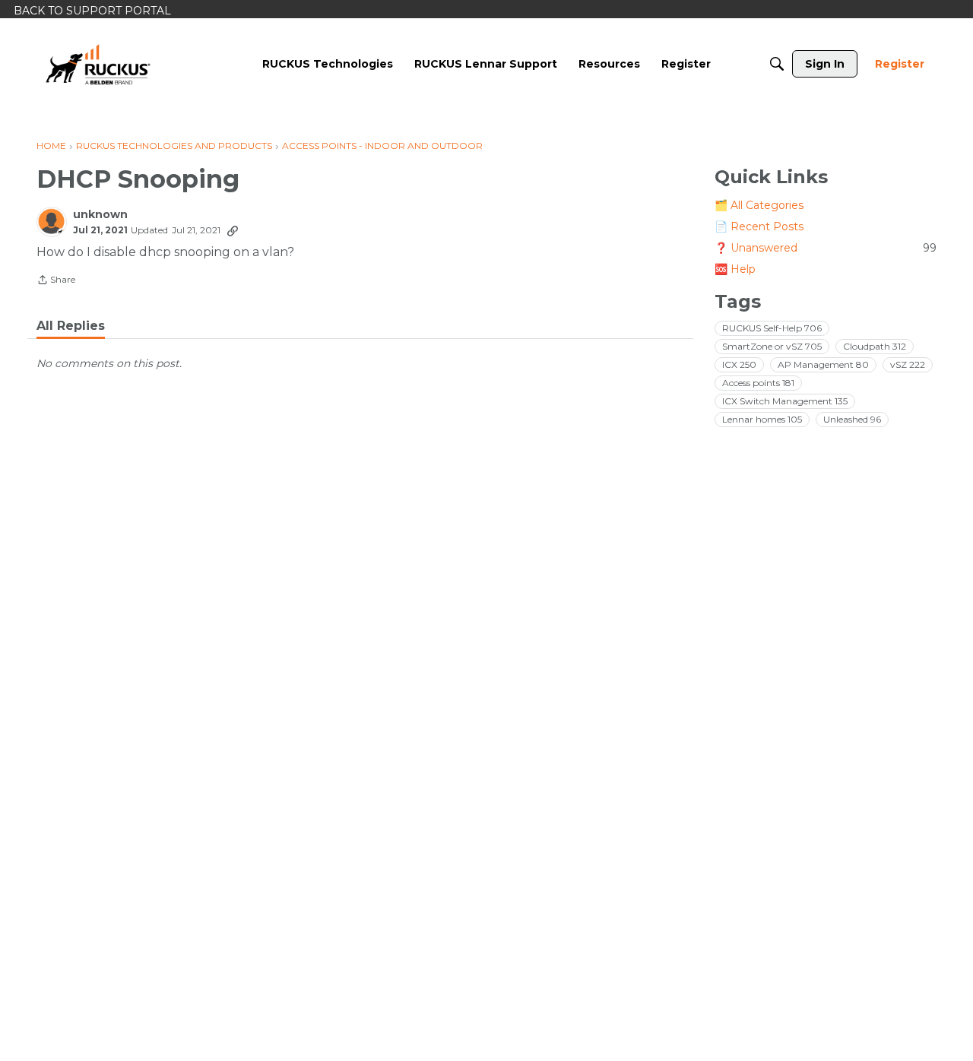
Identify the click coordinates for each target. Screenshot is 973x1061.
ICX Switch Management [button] (785, 401)
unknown (100, 214)
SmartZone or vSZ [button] (772, 346)
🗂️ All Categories (759, 205)
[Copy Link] (232, 230)
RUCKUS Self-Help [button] (772, 328)
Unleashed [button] (852, 419)
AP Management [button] (823, 364)
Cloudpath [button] (874, 346)
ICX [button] (739, 364)
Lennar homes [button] (762, 419)
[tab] (70, 326)
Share (55, 281)
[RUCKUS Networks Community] (98, 63)
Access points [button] (758, 382)
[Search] (777, 64)
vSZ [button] (907, 364)
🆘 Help (735, 269)
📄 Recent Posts (759, 226)
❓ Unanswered (826, 248)
